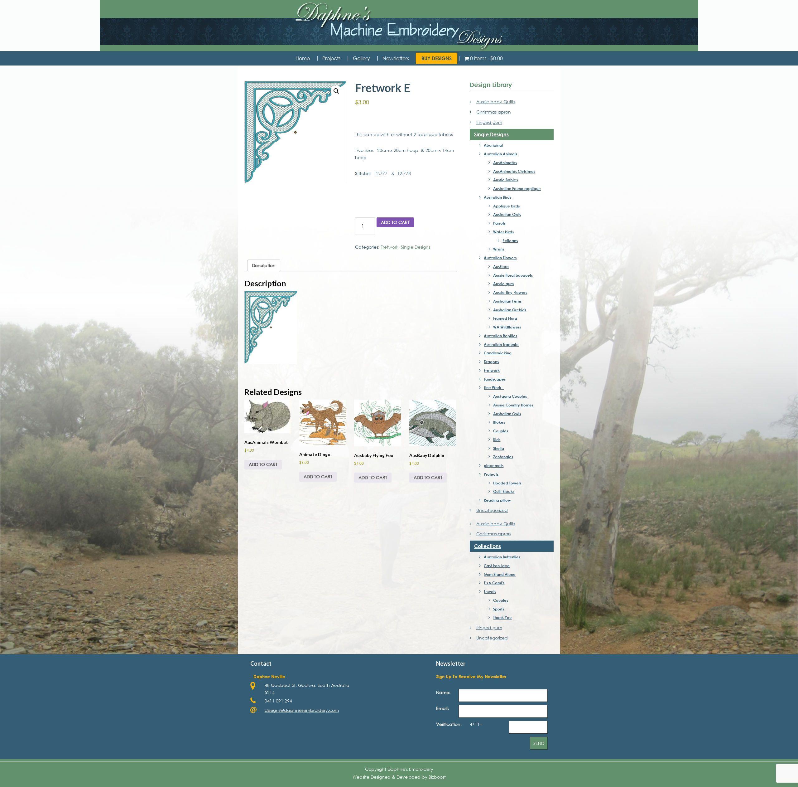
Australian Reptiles (500, 335)
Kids (496, 439)
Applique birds (506, 205)
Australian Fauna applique (517, 188)
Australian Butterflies (502, 556)
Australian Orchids (509, 309)
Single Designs (415, 247)
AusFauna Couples (510, 396)
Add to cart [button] (263, 464)
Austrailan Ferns (507, 301)
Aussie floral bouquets (513, 275)
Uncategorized (491, 510)
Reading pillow (497, 500)
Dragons (491, 361)
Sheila (498, 448)
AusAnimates (505, 162)
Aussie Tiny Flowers (510, 292)
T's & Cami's (494, 582)
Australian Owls (507, 214)
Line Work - (494, 387)
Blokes (499, 422)
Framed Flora (505, 318)
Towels (490, 591)
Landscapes (495, 378)
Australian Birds (497, 197)
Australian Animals (500, 153)
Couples (500, 430)
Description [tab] (264, 265)
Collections (487, 546)
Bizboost (437, 777)
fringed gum (489, 122)
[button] (336, 91)
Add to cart (395, 222)
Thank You (502, 617)
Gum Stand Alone (500, 574)
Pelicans (510, 240)
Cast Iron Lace (497, 565)
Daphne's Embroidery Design (399, 26)
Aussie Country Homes (513, 404)
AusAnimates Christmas (514, 171)
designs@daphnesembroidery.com (302, 710)
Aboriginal (493, 145)
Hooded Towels (507, 482)
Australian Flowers (500, 257)
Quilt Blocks (503, 491)
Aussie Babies (505, 179)
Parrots (499, 223)
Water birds (503, 231)
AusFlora (501, 266)
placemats (493, 465)
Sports (498, 608)
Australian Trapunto (501, 344)
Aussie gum (503, 283)
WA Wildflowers (507, 326)
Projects (491, 474)
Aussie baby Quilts (495, 101)
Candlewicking (498, 352)
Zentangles (503, 456)
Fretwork (389, 247)
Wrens (498, 248)
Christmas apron (493, 112)
